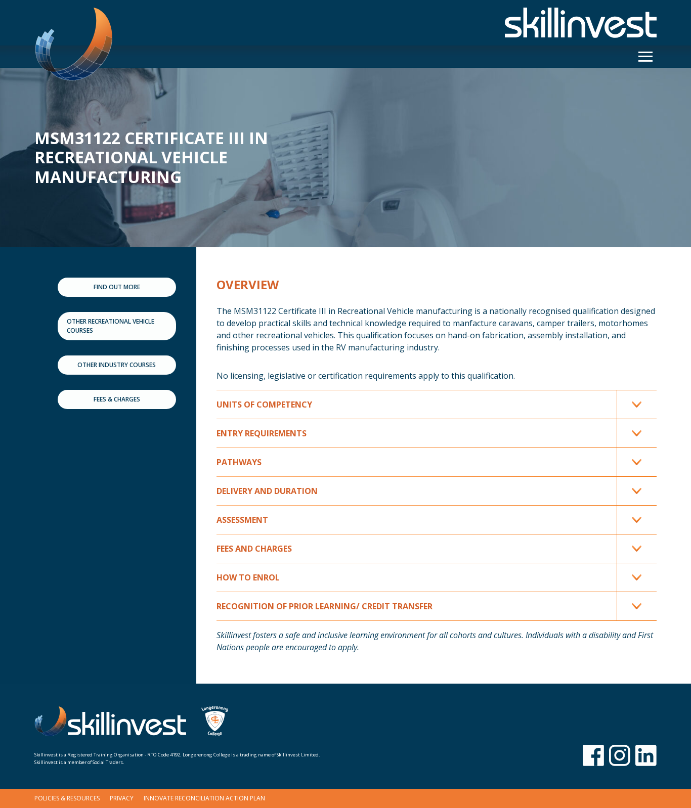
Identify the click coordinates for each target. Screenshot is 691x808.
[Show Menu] (645, 57)
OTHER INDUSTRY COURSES (116, 365)
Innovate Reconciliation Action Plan (204, 798)
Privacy (122, 798)
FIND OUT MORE (117, 287)
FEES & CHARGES (117, 399)
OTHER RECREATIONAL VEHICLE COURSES (110, 326)
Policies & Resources (67, 798)
